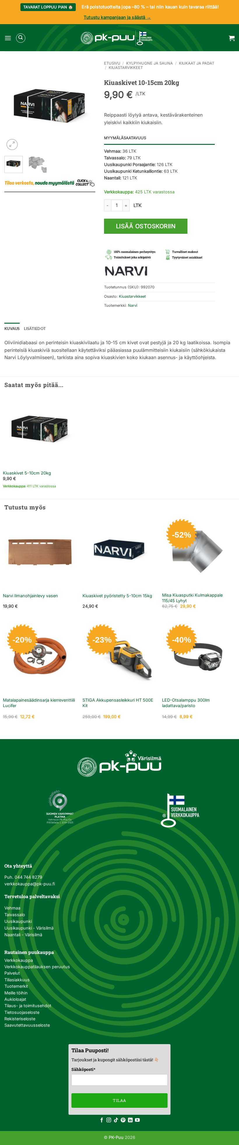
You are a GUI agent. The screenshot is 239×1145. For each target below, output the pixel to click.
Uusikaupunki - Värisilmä (29, 927)
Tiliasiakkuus (17, 979)
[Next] (86, 106)
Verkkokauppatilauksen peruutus (37, 966)
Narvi (132, 305)
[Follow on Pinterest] (123, 1120)
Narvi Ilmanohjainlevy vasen (30, 595)
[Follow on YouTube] (137, 1120)
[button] (7, 38)
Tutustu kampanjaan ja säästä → (117, 17)
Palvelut (12, 973)
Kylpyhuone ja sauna (149, 63)
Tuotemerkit (16, 986)
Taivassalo (14, 914)
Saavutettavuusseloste (27, 1025)
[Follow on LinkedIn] (130, 1120)
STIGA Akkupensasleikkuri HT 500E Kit (117, 703)
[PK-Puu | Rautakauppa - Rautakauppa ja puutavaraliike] (116, 38)
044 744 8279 (27, 877)
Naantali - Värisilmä (23, 934)
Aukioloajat (15, 999)
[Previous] (13, 106)
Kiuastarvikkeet (126, 67)
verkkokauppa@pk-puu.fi (29, 883)
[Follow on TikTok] (116, 1120)
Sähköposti (83, 1069)
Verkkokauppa (18, 960)
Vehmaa (12, 907)
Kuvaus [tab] (12, 328)
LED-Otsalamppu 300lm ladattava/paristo (186, 703)
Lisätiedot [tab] (35, 328)
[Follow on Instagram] (108, 1120)
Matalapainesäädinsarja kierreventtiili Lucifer (39, 703)
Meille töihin (16, 992)
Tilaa (119, 1100)
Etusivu (112, 63)
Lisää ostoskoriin (146, 226)
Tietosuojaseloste (21, 1012)
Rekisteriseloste (19, 1018)
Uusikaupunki (18, 921)
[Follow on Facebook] (101, 1120)
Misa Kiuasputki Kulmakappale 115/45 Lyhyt (192, 598)
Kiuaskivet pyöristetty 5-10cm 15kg (117, 595)
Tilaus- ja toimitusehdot (27, 1005)
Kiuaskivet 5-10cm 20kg (27, 472)
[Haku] (20, 38)
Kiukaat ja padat (196, 63)
